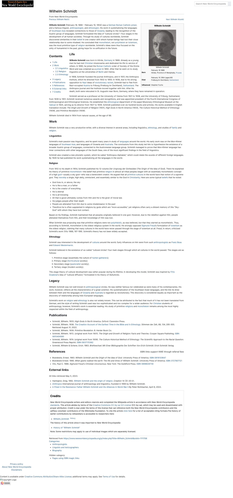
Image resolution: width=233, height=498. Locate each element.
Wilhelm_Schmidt (61, 419)
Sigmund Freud (148, 225)
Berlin (101, 72)
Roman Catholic (123, 25)
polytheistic (116, 222)
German (112, 25)
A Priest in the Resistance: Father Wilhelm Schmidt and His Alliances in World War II (90, 387)
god (60, 174)
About (51, 4)
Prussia (179, 73)
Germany (108, 60)
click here (127, 411)
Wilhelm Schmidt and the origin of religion (93, 381)
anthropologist (76, 28)
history (72, 418)
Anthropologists (59, 444)
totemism (132, 42)
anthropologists (161, 242)
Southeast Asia (58, 31)
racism (110, 82)
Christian (89, 63)
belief (79, 39)
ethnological (113, 102)
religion (81, 45)
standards (54, 405)
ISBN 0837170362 (85, 342)
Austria (86, 85)
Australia (109, 144)
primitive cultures (135, 174)
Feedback (62, 4)
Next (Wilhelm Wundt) (175, 19)
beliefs (165, 177)
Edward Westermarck (63, 245)
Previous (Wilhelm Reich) (59, 19)
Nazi (84, 82)
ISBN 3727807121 (174, 360)
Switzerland (174, 80)
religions (129, 306)
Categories (54, 441)
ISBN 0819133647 (158, 357)
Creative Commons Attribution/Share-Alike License (48, 476)
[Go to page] (229, 3)
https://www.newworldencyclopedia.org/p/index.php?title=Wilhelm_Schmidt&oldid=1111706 (105, 438)
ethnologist (93, 28)
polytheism (120, 42)
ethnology (152, 127)
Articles (40, 4)
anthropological (93, 287)
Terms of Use (109, 476)
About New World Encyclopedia (16, 467)
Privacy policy (16, 464)
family (174, 127)
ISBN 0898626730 (145, 364)
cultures (96, 242)
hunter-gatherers (100, 258)
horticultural (73, 261)
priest (134, 25)
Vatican (52, 105)
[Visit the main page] (17, 3)
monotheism (104, 42)
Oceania (100, 31)
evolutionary (101, 82)
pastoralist (76, 264)
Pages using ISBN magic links (65, 458)
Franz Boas (176, 242)
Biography (57, 450)
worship (62, 177)
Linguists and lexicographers (65, 447)
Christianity (135, 177)
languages (124, 141)
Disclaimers (16, 470)
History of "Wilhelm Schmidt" (66, 427)
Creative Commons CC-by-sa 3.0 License (112, 405)
